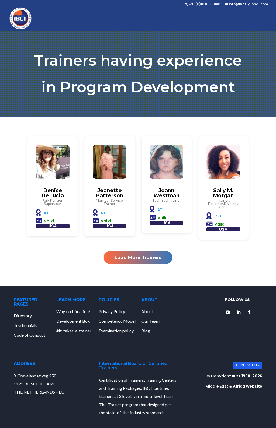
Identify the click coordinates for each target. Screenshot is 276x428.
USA (53, 226)
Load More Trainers (138, 257)
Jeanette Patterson (109, 193)
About (147, 311)
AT (46, 213)
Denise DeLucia (52, 193)
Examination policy (116, 330)
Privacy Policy (112, 311)
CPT (218, 216)
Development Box (73, 321)
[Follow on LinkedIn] (238, 312)
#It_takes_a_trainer (73, 330)
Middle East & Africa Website (233, 386)
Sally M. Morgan (223, 193)
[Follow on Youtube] (227, 312)
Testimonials (25, 325)
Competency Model (117, 321)
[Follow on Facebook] (249, 312)
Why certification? (73, 311)
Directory (23, 315)
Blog (145, 330)
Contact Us (247, 365)
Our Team (150, 321)
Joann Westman (166, 193)
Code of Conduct (29, 335)
